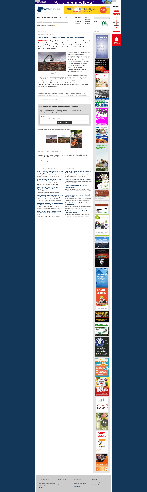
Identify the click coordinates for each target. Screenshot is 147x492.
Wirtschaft (50, 17)
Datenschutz (87, 21)
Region (39, 17)
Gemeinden (60, 21)
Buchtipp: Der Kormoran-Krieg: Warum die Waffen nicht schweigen (78, 172)
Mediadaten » (77, 486)
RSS (58, 482)
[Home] (37, 13)
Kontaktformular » (96, 484)
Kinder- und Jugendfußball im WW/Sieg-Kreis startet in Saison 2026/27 (49, 180)
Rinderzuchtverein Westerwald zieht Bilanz (78, 179)
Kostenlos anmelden (64, 122)
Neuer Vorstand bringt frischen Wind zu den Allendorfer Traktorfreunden (49, 212)
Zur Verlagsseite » (43, 487)
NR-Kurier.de (78, 21)
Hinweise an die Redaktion (51, 101)
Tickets (95, 21)
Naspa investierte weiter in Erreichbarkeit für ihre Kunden (77, 196)
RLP (66, 17)
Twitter (58, 484)
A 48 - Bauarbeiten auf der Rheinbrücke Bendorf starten (77, 204)
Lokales (39, 21)
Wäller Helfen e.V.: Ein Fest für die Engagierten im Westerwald (47, 188)
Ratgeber (55, 21)
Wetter (66, 21)
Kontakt (86, 25)
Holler (45, 31)
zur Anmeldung (43, 161)
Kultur (61, 17)
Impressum (87, 23)
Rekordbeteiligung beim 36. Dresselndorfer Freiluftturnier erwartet (50, 204)
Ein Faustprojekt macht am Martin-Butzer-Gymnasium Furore (77, 211)
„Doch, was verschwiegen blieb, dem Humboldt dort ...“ (76, 186)
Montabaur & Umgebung (50, 99)
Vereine (56, 17)
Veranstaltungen (47, 21)
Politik (44, 17)
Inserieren (87, 17)
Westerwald (41, 25)
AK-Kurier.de (78, 20)
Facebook (79, 17)
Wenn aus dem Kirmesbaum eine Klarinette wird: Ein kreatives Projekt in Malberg (50, 196)
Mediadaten (87, 19)
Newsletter (77, 23)
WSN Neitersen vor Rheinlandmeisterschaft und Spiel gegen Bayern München (50, 172)
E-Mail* (43, 116)
